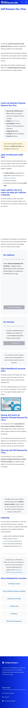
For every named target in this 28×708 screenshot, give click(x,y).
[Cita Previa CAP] (10, 2)
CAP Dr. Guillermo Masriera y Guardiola (14, 591)
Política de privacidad (9, 701)
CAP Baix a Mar (14, 606)
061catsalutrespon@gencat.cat (13, 541)
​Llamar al (14, 307)
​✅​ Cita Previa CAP (14, 343)
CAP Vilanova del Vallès (14, 599)
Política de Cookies (9, 693)
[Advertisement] (14, 28)
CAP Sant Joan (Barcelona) (14, 621)
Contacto (6, 697)
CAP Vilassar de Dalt (14, 584)
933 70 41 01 (15, 121)
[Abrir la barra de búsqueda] (22, 2)
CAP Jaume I (14, 613)
